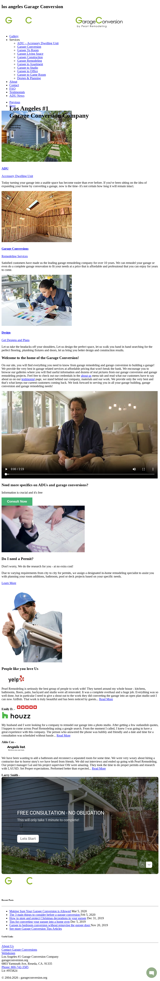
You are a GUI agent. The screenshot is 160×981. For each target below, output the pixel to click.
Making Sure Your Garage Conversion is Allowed (40, 911)
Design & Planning (29, 78)
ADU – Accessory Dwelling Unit (38, 43)
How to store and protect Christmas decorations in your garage (47, 918)
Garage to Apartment (30, 64)
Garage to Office (27, 71)
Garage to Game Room (31, 74)
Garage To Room (28, 50)
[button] (151, 972)
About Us (8, 946)
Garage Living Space (30, 53)
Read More (106, 699)
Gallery (14, 36)
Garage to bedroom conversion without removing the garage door (50, 925)
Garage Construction (30, 57)
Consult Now (17, 501)
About (13, 81)
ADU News (16, 95)
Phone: (15, 967)
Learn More (9, 583)
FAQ (12, 88)
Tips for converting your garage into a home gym (39, 921)
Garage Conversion (29, 46)
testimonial (28, 379)
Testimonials (17, 92)
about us (86, 375)
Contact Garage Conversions (19, 949)
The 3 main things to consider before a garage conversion (45, 914)
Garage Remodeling (29, 60)
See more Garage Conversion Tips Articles (35, 928)
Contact (14, 85)
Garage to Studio (27, 67)
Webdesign (8, 953)
